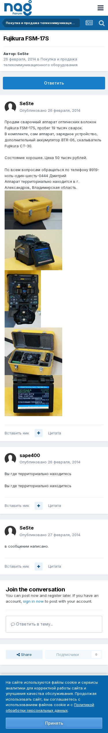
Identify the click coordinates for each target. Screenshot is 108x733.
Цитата (54, 433)
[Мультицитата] (39, 433)
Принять (54, 723)
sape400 (30, 455)
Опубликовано (50, 110)
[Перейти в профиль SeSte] (10, 107)
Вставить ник (17, 433)
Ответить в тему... (34, 624)
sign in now (33, 601)
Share (26, 654)
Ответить (54, 83)
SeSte (23, 53)
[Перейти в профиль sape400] (10, 459)
